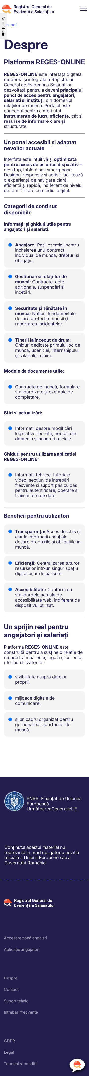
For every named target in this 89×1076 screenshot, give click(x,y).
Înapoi (11, 24)
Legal (9, 1052)
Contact (11, 989)
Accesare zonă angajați (25, 937)
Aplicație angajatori (22, 949)
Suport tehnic (16, 1000)
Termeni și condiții (20, 1063)
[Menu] (83, 9)
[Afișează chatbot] (77, 1066)
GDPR (9, 1040)
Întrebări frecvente (21, 1012)
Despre (10, 978)
